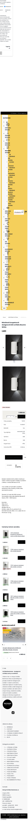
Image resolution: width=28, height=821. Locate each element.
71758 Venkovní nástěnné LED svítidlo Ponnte (17, 581)
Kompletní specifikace (14, 457)
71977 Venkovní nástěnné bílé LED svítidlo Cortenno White (17, 597)
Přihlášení (14, 113)
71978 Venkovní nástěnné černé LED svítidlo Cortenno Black (17, 613)
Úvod (4, 317)
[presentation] (3, 347)
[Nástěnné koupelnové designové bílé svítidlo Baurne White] (14, 347)
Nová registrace (22, 113)
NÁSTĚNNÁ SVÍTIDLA (13, 317)
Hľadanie (17, 212)
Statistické (8, 6)
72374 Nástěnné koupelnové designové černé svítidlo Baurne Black (17, 534)
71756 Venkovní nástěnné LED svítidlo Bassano (17, 550)
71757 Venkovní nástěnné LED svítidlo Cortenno (17, 566)
